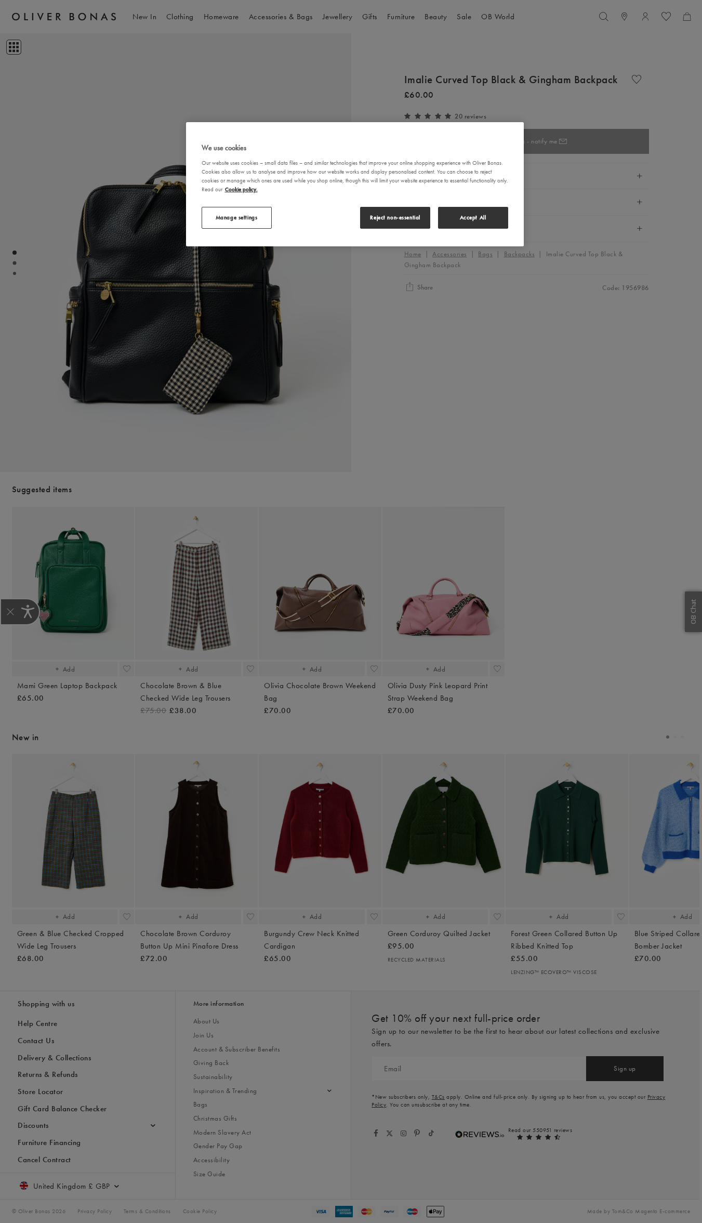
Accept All (473, 217)
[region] (355, 184)
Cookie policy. (241, 189)
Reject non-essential (395, 217)
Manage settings (237, 217)
